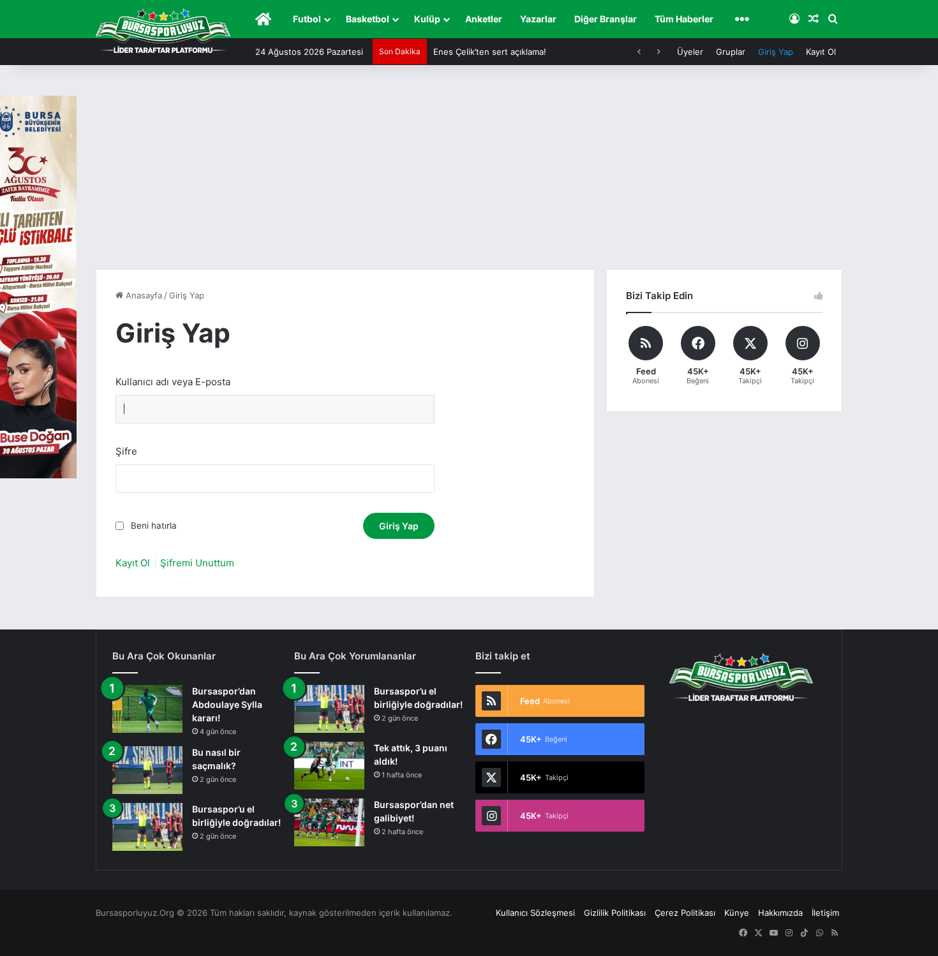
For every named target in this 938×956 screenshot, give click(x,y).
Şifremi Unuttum (197, 563)
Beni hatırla (154, 525)
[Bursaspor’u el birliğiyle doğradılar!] (147, 827)
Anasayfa (142, 295)
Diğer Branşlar (605, 18)
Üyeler (690, 52)
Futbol (307, 18)
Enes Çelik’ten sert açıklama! (489, 52)
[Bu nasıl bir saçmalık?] (147, 770)
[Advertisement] (469, 173)
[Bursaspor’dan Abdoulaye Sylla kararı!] (147, 709)
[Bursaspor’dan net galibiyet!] (329, 822)
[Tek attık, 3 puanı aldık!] (329, 766)
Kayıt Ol (821, 52)
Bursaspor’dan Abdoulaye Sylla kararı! (227, 704)
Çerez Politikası (685, 913)
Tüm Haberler (684, 18)
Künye (736, 913)
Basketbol (367, 18)
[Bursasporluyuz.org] (163, 30)
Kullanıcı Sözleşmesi (535, 913)
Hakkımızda (780, 913)
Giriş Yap (775, 52)
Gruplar (730, 52)
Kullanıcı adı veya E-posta (172, 382)
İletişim (825, 913)
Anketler (483, 18)
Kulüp (427, 18)
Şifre (126, 451)
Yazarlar (538, 18)
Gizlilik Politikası (615, 913)
